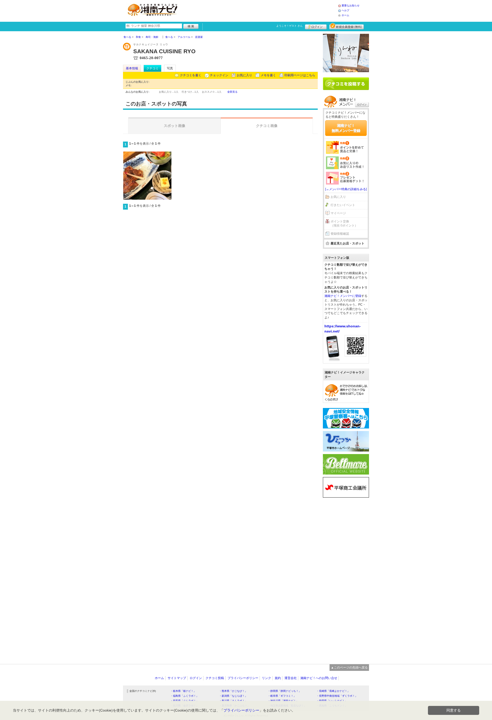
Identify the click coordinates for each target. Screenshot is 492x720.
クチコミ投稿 (215, 678)
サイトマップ (177, 678)
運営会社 (290, 678)
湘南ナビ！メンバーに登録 (342, 296)
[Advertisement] (260, 10)
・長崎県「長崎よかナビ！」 (333, 691)
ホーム (345, 15)
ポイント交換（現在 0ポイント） (344, 224)
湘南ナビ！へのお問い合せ (318, 678)
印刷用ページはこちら (299, 75)
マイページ (338, 213)
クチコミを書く (190, 75)
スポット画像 (174, 126)
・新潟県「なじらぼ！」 (233, 695)
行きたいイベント (343, 205)
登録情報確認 (340, 233)
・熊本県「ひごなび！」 (233, 691)
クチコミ (152, 68)
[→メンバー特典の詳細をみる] (346, 189)
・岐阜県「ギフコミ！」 (282, 695)
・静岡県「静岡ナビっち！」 (284, 691)
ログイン (316, 26)
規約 (278, 678)
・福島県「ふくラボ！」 (184, 695)
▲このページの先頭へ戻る (349, 667)
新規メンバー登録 (346, 26)
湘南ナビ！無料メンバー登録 (346, 128)
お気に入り (244, 75)
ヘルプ (345, 10)
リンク (266, 678)
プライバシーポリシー (243, 678)
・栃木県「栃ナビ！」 (183, 691)
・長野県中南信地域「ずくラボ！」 (336, 695)
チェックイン (219, 75)
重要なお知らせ (351, 5)
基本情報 (132, 68)
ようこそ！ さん (289, 25)
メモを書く (268, 75)
